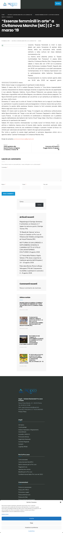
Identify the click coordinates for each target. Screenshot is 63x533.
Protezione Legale (23, 492)
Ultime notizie (25, 297)
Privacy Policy (22, 412)
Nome (3, 184)
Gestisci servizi (5, 514)
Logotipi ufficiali (22, 447)
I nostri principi (22, 427)
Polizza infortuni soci (24, 495)
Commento (5, 167)
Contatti (20, 444)
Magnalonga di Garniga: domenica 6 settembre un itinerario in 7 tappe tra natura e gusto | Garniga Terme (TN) (31, 305)
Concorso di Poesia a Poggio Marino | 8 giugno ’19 (51, 147)
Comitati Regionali (23, 442)
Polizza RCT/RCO (23, 490)
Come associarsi (23, 460)
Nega (31, 523)
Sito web (45, 184)
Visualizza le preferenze (31, 527)
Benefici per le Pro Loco (25, 472)
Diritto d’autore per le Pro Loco (27, 464)
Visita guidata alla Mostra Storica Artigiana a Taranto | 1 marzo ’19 (12, 147)
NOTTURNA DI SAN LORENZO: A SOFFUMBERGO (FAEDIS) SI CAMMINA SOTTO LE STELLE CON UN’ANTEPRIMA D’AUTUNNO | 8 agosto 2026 (31, 247)
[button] (60, 502)
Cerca (21, 202)
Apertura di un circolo (24, 469)
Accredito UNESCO (24, 434)
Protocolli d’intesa (23, 437)
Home (3, 14)
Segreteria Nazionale (24, 439)
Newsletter (29, 14)
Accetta (31, 518)
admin (39, 40)
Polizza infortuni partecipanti (26, 500)
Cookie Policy (31, 531)
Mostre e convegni (13, 14)
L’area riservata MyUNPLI (25, 462)
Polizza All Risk (23, 497)
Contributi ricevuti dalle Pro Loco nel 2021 (30, 474)
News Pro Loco (22, 14)
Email (24, 184)
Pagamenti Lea (22, 467)
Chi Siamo (21, 425)
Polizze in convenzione (24, 487)
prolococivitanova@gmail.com (24, 139)
